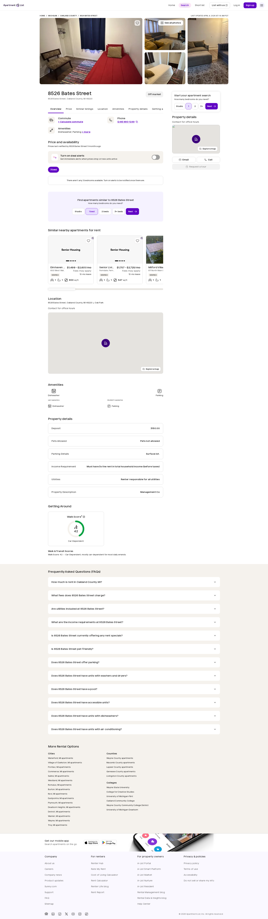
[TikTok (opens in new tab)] (86, 914)
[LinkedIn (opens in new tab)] (53, 914)
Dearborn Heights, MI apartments (64, 807)
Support (49, 892)
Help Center (143, 904)
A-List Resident (145, 886)
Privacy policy (191, 863)
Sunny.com (51, 886)
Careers (49, 869)
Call (210, 160)
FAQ (47, 898)
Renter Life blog (100, 886)
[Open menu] (262, 5)
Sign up (250, 5)
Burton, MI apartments (59, 789)
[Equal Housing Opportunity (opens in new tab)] (46, 914)
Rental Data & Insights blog (152, 898)
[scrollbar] (105, 289)
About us (50, 863)
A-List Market (144, 875)
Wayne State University (118, 787)
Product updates (54, 880)
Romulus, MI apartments (59, 785)
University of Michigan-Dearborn (122, 809)
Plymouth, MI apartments (60, 802)
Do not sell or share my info (199, 880)
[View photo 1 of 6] (91, 51)
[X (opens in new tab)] (66, 914)
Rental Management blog (151, 892)
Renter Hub (97, 863)
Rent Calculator (99, 880)
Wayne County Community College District (128, 805)
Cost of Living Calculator (104, 875)
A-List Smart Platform (149, 869)
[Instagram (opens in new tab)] (80, 914)
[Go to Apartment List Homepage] (13, 5)
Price (69, 109)
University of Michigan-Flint (120, 796)
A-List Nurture (144, 880)
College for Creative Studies (120, 792)
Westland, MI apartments (60, 780)
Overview (55, 109)
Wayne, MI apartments (59, 820)
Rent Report (97, 892)
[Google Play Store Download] (109, 842)
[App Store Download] (91, 842)
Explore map (152, 369)
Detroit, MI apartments (59, 811)
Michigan (52, 16)
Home (42, 16)
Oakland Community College (121, 801)
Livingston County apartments (122, 776)
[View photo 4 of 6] (208, 51)
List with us (221, 6)
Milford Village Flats (160, 267)
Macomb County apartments (121, 762)
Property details (138, 109)
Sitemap (49, 904)
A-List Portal (144, 863)
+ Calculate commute (70, 122)
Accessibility (190, 875)
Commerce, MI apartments (61, 771)
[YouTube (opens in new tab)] (73, 914)
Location (103, 109)
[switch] (105, 157)
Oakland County (68, 16)
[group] (71, 250)
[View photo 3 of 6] (165, 34)
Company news (53, 875)
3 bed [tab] (53, 169)
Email (185, 160)
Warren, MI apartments (59, 816)
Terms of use (191, 869)
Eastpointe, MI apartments (61, 798)
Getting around (161, 109)
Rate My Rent (98, 869)
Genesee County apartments (121, 771)
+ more (86, 132)
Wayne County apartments (120, 758)
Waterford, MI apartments (60, 758)
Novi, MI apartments (57, 794)
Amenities (118, 109)
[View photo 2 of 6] (165, 68)
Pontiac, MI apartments (59, 767)
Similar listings (84, 109)
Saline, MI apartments (58, 776)
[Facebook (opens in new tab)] (59, 914)
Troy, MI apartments (57, 825)
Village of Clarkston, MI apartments (65, 762)
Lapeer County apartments (120, 767)
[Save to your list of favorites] (137, 23)
